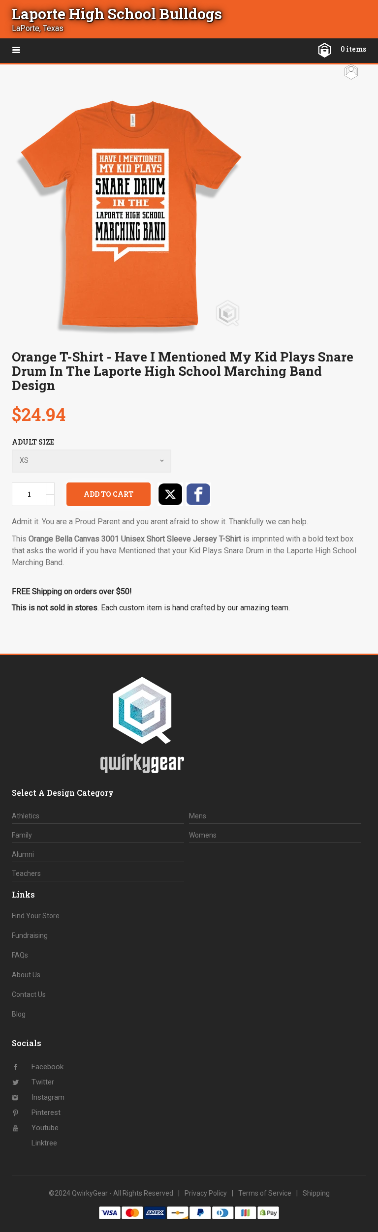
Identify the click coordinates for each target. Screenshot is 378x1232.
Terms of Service (264, 1193)
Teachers (26, 873)
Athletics (25, 816)
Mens (197, 816)
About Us (26, 975)
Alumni (23, 854)
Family (22, 835)
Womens (203, 835)
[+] (50, 488)
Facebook (198, 494)
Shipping (316, 1193)
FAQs (20, 955)
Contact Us (29, 994)
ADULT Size (33, 442)
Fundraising (30, 935)
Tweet (170, 494)
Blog (19, 1014)
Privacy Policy (206, 1193)
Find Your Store (36, 916)
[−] (50, 500)
